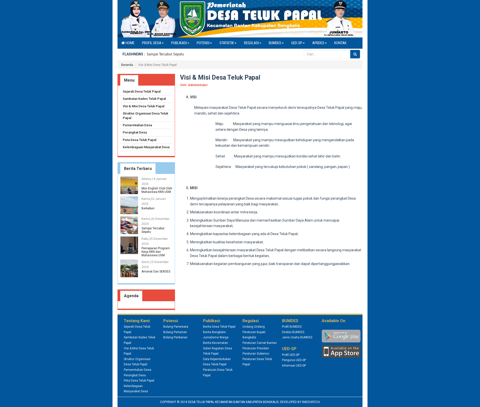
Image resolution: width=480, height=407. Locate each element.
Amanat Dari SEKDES (156, 271)
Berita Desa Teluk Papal (219, 326)
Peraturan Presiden (255, 348)
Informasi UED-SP (294, 365)
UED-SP (296, 43)
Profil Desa (151, 43)
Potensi (203, 43)
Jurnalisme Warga (215, 337)
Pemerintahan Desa (137, 125)
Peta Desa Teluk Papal (139, 140)
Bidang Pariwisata (175, 326)
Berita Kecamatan (215, 343)
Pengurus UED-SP (294, 360)
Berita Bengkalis (214, 332)
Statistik (227, 43)
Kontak (340, 43)
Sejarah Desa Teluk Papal (141, 91)
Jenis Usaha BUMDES (297, 337)
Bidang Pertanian (175, 332)
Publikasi (179, 43)
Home (129, 43)
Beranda (127, 65)
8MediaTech (311, 402)
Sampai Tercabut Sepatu (165, 54)
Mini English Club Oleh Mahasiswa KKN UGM (157, 190)
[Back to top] (471, 398)
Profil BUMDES (292, 326)
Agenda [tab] (131, 295)
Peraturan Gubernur (255, 353)
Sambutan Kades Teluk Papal (144, 99)
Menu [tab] (129, 80)
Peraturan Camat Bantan (259, 343)
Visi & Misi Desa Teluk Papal (143, 106)
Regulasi (251, 43)
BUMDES (275, 43)
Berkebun (148, 208)
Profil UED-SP (291, 355)
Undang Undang (253, 326)
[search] (355, 54)
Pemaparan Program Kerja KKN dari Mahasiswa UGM (156, 252)
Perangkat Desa (135, 132)
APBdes (318, 43)
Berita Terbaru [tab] (138, 168)
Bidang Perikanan (175, 337)
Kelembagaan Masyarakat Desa (146, 147)
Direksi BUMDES (293, 332)
